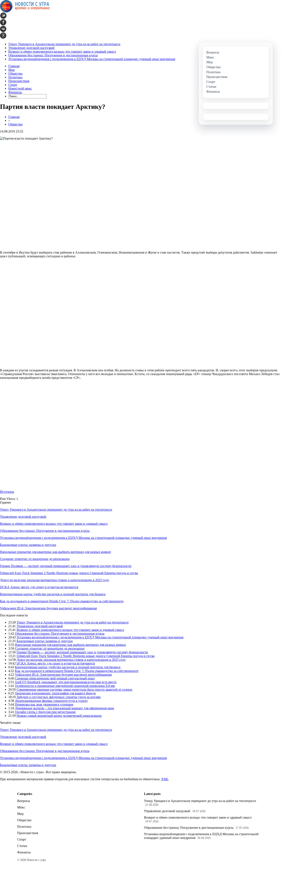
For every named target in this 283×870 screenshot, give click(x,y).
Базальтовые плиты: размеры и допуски (28, 545)
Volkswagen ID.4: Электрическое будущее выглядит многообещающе (48, 608)
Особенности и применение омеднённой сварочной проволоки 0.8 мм (65, 686)
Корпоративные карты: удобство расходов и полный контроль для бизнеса (52, 594)
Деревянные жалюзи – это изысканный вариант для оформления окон (64, 708)
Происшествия (27, 833)
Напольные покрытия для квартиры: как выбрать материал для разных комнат (55, 552)
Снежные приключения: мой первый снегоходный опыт (55, 678)
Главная (13, 117)
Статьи (22, 846)
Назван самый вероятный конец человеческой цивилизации (59, 715)
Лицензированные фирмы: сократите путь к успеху (51, 700)
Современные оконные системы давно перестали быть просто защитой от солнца (74, 689)
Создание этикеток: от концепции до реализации (35, 559)
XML (165, 779)
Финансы (24, 852)
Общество (15, 124)
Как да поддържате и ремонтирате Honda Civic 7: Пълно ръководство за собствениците (61, 601)
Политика (24, 826)
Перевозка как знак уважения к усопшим (44, 704)
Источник (7, 491)
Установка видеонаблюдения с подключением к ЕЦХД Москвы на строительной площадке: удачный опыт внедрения (91, 59)
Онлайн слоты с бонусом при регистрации (45, 712)
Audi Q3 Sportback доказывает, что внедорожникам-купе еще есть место (65, 682)
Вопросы (23, 801)
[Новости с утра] (25, 11)
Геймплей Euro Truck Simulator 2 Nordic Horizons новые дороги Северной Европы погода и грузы (69, 573)
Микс (21, 807)
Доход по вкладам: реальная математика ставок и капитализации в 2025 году (54, 580)
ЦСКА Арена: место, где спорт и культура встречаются (39, 587)
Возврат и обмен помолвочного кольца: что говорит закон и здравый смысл (62, 51)
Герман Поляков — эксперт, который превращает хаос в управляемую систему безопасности (65, 566)
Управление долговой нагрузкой (31, 48)
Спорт (21, 839)
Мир (20, 813)
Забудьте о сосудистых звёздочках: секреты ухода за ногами (59, 697)
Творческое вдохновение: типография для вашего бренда (55, 693)
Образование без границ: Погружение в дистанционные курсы (53, 55)
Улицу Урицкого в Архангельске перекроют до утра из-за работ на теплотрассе (64, 44)
